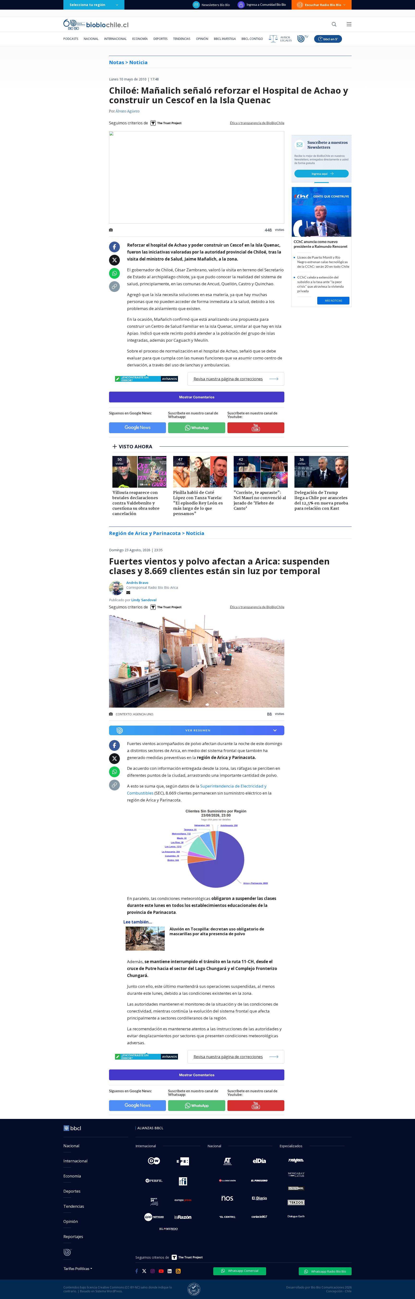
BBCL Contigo (252, 39)
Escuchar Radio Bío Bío (323, 5)
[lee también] (146, 939)
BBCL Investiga (225, 39)
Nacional (91, 39)
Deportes (160, 39)
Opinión (202, 39)
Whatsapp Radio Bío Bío (328, 1271)
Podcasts (70, 39)
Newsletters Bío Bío (216, 5)
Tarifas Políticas (76, 1268)
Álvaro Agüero (128, 111)
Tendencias (181, 39)
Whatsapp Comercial (242, 1271)
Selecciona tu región (87, 4)
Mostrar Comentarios (196, 397)
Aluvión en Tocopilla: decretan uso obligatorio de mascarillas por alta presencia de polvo (217, 931)
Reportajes (73, 1236)
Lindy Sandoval (144, 600)
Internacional (115, 39)
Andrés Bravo (137, 582)
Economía (140, 39)
